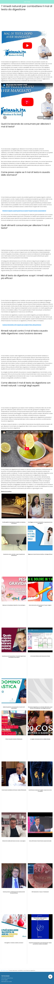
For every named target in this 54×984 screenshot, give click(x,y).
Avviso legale (4, 979)
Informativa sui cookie (6, 981)
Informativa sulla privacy (7, 978)
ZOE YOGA (27, 2)
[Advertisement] (27, 21)
